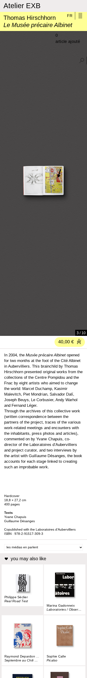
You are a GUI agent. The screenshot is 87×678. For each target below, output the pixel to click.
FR (69, 16)
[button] (3, 330)
